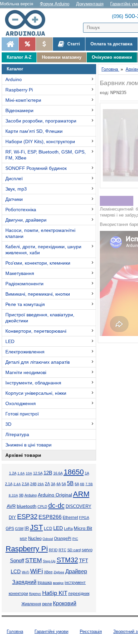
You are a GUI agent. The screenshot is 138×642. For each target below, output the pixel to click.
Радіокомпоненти (24, 283)
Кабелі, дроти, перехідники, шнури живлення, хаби (43, 249)
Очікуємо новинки (112, 57)
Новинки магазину (61, 57)
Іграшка (45, 582)
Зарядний (24, 582)
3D (8, 424)
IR (26, 528)
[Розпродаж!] (27, 44)
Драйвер (76, 571)
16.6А (58, 473)
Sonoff (17, 560)
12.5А (38, 473)
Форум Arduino (54, 3)
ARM (81, 494)
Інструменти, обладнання (33, 382)
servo (87, 550)
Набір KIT (54, 593)
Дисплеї (14, 178)
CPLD (42, 507)
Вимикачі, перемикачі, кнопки (37, 294)
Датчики (14, 199)
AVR (11, 506)
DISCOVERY (78, 506)
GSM (19, 529)
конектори (18, 593)
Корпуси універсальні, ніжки (35, 393)
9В (21, 495)
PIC (75, 539)
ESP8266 (50, 517)
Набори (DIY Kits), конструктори (40, 141)
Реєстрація (91, 631)
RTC (62, 550)
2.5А (25, 484)
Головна (15, 631)
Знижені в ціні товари (28, 444)
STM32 (67, 560)
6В (82, 484)
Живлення (31, 604)
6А (77, 484)
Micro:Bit (83, 528)
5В (70, 483)
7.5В (89, 484)
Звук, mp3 (16, 189)
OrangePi (62, 538)
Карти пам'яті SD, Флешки (34, 131)
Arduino (13, 79)
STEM (33, 560)
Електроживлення (25, 351)
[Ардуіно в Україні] (10, 44)
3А (53, 484)
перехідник (78, 593)
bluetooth (27, 506)
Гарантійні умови (51, 631)
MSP (23, 539)
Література (17, 434)
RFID (53, 550)
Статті (73, 43)
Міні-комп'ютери (23, 100)
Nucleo (35, 538)
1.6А (21, 473)
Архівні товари (23, 455)
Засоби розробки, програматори (40, 120)
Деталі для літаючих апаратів (37, 362)
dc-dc (56, 505)
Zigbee (59, 572)
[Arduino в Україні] (28, 23)
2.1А (8, 484)
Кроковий (64, 603)
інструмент (75, 582)
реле (47, 603)
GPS (10, 528)
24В (33, 484)
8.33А (13, 495)
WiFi (36, 571)
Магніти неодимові (25, 372)
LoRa (68, 529)
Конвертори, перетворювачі (35, 331)
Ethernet (70, 517)
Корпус (35, 594)
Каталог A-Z (19, 57)
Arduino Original (55, 495)
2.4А (17, 484)
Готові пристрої (22, 413)
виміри (58, 583)
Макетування (19, 273)
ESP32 (27, 516)
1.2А (12, 473)
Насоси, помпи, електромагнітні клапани (40, 233)
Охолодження (20, 403)
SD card (74, 550)
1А (87, 473)
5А (64, 484)
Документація (90, 3)
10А (29, 473)
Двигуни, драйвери (26, 220)
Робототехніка (20, 209)
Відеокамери (19, 110)
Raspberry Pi (19, 89)
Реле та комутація (25, 304)
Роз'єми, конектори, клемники (37, 263)
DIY (12, 517)
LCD (48, 528)
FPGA (84, 518)
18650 (74, 472)
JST (36, 527)
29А (41, 484)
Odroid (48, 539)
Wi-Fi (25, 572)
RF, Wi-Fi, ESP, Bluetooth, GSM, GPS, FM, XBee (45, 154)
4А (58, 484)
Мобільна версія (16, 3)
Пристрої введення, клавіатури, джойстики (39, 317)
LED (9, 341)
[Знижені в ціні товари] (44, 44)
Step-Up (49, 561)
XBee (48, 572)
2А (47, 484)
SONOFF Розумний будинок (36, 168)
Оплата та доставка (111, 43)
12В (48, 472)
